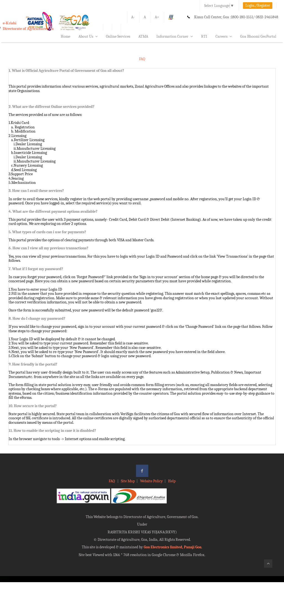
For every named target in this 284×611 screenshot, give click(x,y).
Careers (221, 36)
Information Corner (172, 36)
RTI (204, 36)
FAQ (112, 481)
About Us (85, 36)
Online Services (118, 36)
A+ (157, 17)
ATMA (143, 36)
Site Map (128, 481)
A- (133, 17)
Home (65, 36)
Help (172, 481)
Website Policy (151, 481)
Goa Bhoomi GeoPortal (258, 36)
